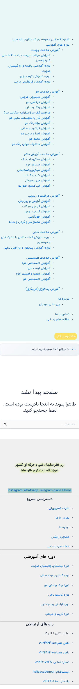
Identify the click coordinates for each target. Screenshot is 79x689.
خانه (72, 349)
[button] (34, 45)
